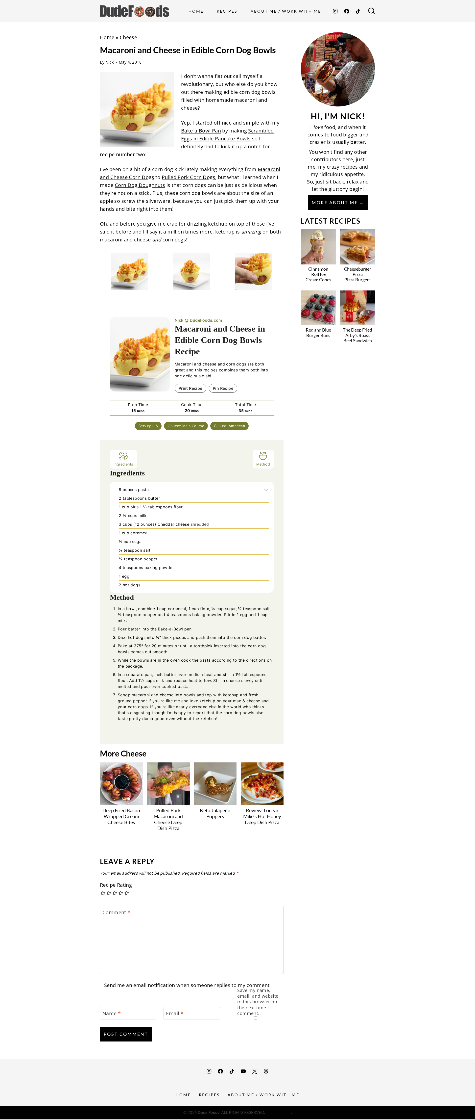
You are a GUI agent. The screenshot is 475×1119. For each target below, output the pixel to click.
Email (174, 1013)
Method (263, 464)
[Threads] (266, 1071)
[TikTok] (358, 11)
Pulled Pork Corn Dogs (188, 177)
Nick (109, 62)
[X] (255, 1071)
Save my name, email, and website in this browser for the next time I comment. (257, 1002)
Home (196, 11)
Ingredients (123, 464)
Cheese (128, 37)
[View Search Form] (372, 11)
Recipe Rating (116, 885)
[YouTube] (243, 1071)
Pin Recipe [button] (223, 388)
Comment (116, 912)
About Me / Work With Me (286, 11)
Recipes (227, 11)
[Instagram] (335, 11)
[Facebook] (347, 11)
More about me (335, 202)
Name (111, 1013)
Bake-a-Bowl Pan (201, 130)
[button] (266, 489)
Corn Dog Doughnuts (140, 185)
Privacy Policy (278, 1112)
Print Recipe (190, 388)
